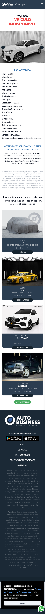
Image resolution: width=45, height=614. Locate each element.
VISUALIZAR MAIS (22, 402)
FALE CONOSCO (22, 455)
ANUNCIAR (22, 465)
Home (23, 444)
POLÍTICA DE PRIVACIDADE (22, 460)
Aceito (22, 603)
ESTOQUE (22, 450)
